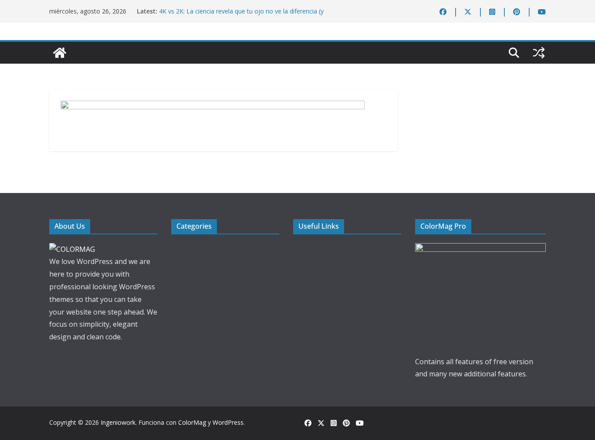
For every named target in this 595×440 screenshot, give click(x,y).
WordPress (228, 422)
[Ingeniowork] (60, 53)
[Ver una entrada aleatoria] (539, 53)
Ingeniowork (118, 422)
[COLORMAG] (72, 249)
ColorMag (192, 422)
